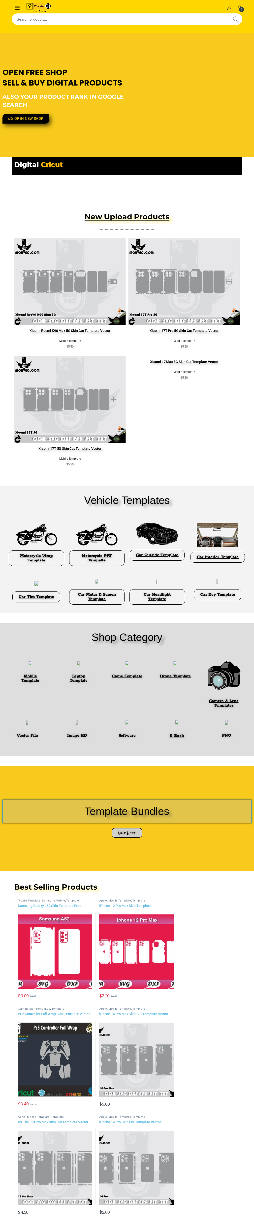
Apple (103, 900)
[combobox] (120, 19)
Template (72, 900)
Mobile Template (29, 900)
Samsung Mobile (53, 900)
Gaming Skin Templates (34, 1008)
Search (235, 19)
